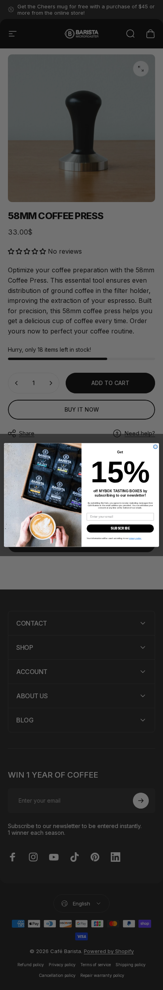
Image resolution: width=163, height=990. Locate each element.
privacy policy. (135, 538)
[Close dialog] (155, 447)
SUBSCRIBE (120, 528)
